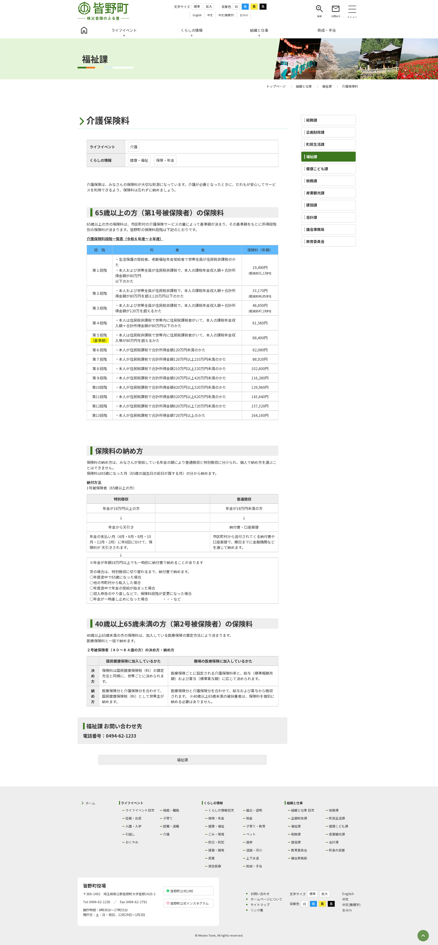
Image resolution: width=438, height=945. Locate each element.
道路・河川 (254, 850)
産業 (211, 858)
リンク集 (256, 910)
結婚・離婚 (171, 810)
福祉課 (182, 759)
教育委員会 (299, 850)
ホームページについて (266, 899)
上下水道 (252, 858)
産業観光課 (337, 834)
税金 (249, 818)
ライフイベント (102, 146)
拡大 (209, 6)
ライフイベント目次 (139, 810)
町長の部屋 (337, 850)
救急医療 (214, 866)
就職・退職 (171, 826)
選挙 (249, 842)
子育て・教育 (255, 826)
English (348, 893)
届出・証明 (254, 810)
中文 (345, 899)
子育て (168, 818)
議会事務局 (299, 858)
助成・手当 (254, 866)
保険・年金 (165, 160)
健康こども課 (338, 826)
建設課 (296, 842)
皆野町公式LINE (181, 891)
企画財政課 (299, 818)
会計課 (334, 842)
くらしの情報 (101, 160)
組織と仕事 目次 (302, 810)
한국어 (347, 910)
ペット (251, 834)
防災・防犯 (216, 842)
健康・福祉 (139, 160)
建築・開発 (216, 850)
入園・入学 (133, 826)
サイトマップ (260, 904)
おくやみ (131, 842)
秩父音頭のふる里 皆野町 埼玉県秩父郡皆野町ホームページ (103, 11)
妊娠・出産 (133, 818)
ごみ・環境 (216, 834)
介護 (133, 146)
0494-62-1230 (99, 902)
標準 (197, 6)
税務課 (296, 834)
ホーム (90, 803)
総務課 (334, 810)
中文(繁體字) (351, 904)
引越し (130, 834)
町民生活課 (337, 818)
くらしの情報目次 (221, 810)
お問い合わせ (260, 893)
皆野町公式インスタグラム (189, 903)
